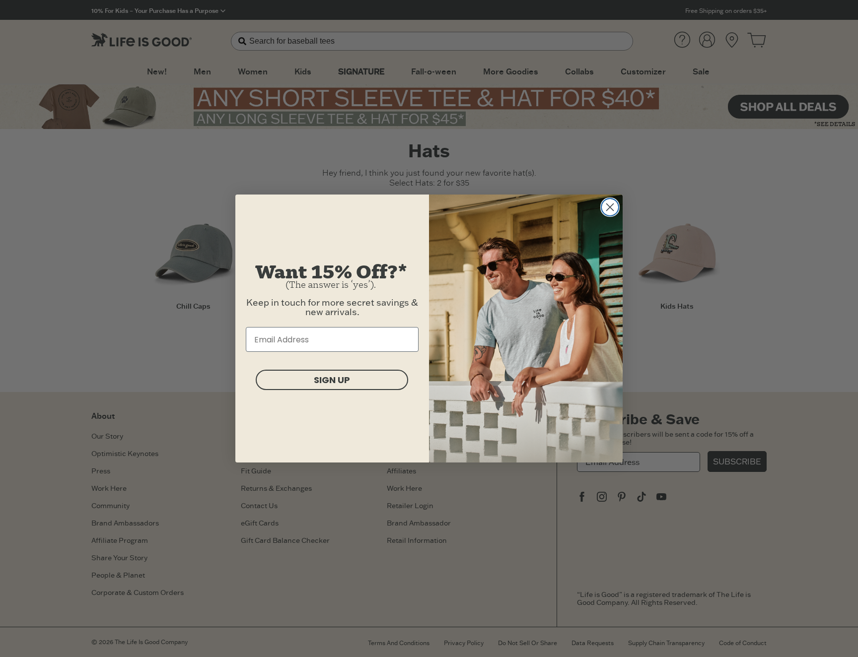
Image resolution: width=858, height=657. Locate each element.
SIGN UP (332, 380)
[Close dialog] (610, 207)
